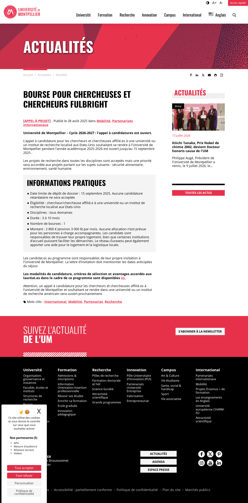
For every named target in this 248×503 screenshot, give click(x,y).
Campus (170, 15)
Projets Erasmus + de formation (210, 391)
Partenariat (93, 301)
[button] (209, 75)
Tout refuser (24, 476)
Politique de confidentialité (137, 490)
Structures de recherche (32, 397)
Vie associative (171, 399)
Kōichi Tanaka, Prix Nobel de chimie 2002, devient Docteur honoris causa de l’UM (196, 147)
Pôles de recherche (105, 376)
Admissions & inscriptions (67, 377)
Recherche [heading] (101, 370)
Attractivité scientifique (100, 395)
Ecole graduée (67, 406)
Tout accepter (24, 468)
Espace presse (158, 470)
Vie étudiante (170, 381)
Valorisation (135, 396)
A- (221, 2)
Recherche (127, 15)
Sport (165, 394)
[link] (191, 75)
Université (83, 15)
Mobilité (103, 121)
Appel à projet (37, 121)
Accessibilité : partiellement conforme (83, 490)
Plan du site (171, 490)
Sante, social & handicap (171, 387)
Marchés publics (197, 490)
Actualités (158, 454)
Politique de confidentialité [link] (24, 492)
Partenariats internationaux (206, 377)
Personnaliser (24, 483)
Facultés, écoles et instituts (35, 389)
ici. (123, 278)
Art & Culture (170, 376)
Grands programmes (106, 402)
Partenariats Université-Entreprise (135, 387)
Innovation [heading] (136, 370)
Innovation (149, 15)
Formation (105, 15)
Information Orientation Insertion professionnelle (72, 387)
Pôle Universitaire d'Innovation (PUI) (139, 377)
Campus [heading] (168, 370)
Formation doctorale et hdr (106, 382)
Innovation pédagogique (67, 412)
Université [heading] (32, 370)
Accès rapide (238, 3)
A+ (215, 2)
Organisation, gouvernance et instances (34, 379)
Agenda (158, 462)
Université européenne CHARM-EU (210, 409)
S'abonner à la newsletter (200, 331)
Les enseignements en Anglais (209, 399)
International (192, 15)
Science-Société (102, 389)
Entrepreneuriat (138, 401)
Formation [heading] (67, 370)
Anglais (220, 15)
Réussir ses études (70, 396)
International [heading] (208, 370)
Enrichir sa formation (72, 401)
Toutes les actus (198, 193)
